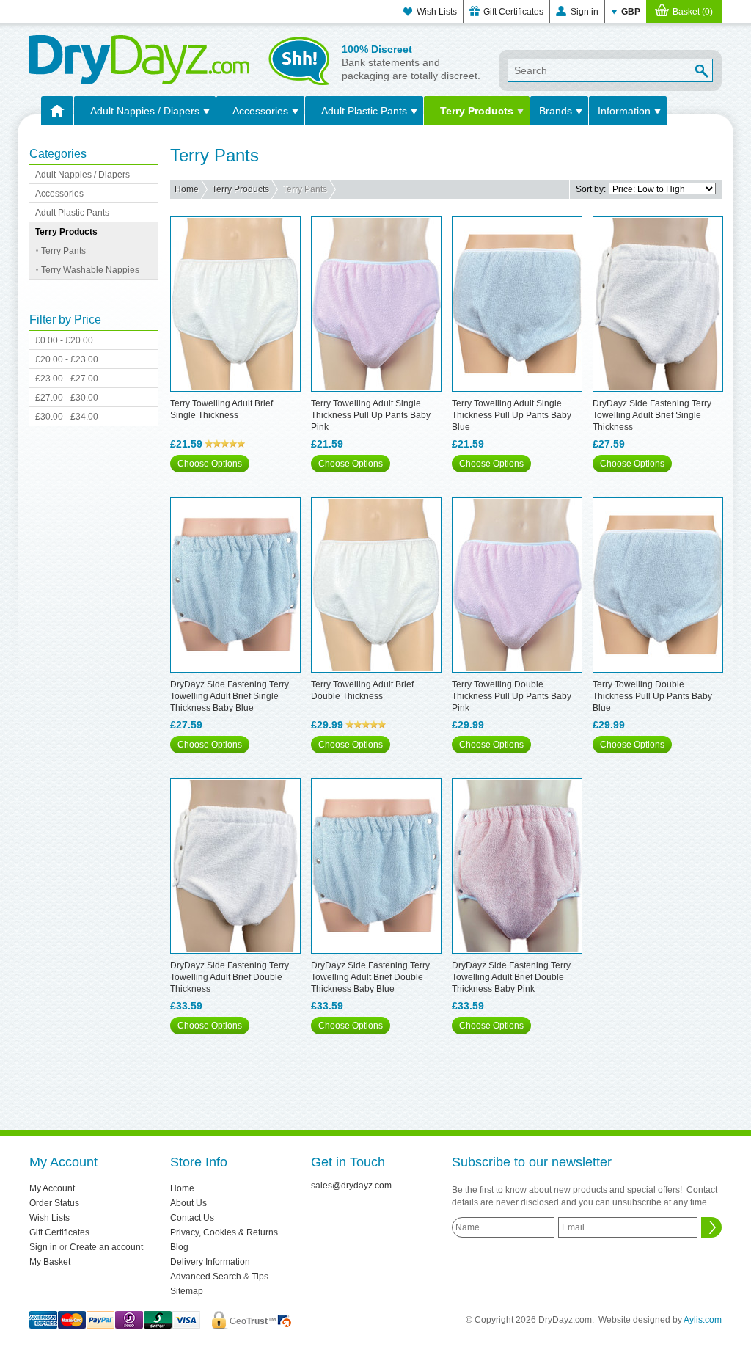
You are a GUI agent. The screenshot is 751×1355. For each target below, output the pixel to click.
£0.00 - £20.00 (64, 340)
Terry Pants (63, 251)
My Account (52, 1188)
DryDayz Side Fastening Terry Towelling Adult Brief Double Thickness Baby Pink (511, 977)
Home (187, 189)
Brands (555, 111)
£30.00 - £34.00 (66, 417)
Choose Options (209, 464)
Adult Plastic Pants (364, 111)
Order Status (54, 1203)
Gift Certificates (513, 12)
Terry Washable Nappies (90, 270)
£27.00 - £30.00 (66, 397)
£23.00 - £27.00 (66, 378)
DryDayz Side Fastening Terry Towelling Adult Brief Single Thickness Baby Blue (229, 696)
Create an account (106, 1247)
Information (624, 111)
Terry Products (476, 111)
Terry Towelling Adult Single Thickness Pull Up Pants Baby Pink (371, 415)
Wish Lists (437, 12)
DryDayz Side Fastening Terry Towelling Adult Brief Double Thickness (229, 977)
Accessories (260, 111)
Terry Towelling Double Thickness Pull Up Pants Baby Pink (511, 696)
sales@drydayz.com (351, 1185)
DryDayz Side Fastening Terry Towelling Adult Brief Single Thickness (652, 415)
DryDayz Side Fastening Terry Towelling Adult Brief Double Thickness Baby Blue (370, 977)
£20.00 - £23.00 (66, 359)
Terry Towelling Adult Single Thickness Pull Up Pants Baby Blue (511, 415)
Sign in (584, 12)
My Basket (49, 1262)
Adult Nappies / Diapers (144, 111)
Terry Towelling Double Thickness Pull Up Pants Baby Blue (652, 696)
